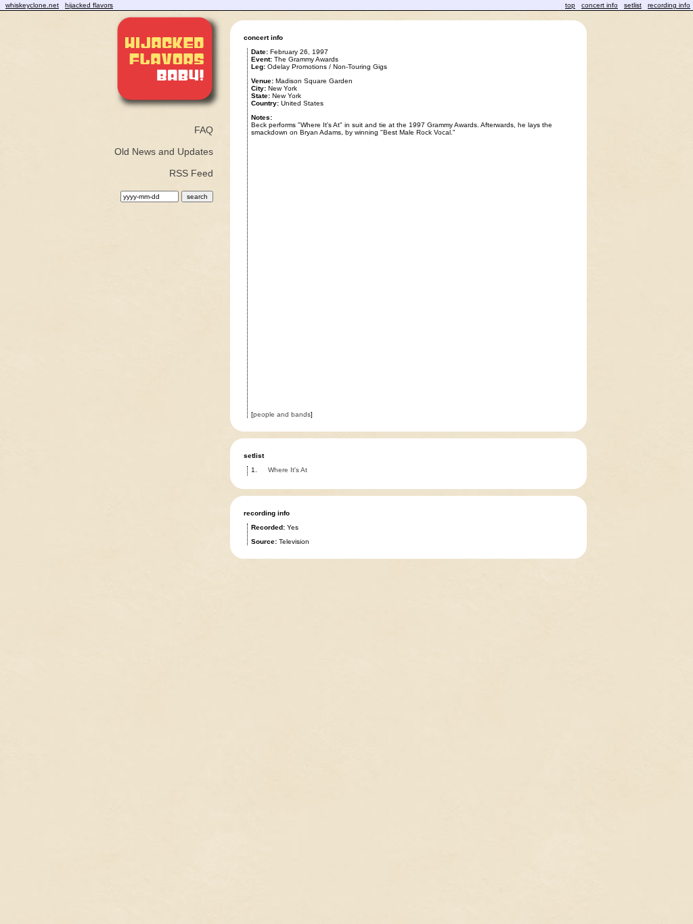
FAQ (203, 129)
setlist (633, 5)
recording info (669, 5)
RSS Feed (191, 173)
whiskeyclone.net (32, 5)
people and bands (282, 414)
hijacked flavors (89, 5)
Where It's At (287, 469)
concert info (599, 5)
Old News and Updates (163, 151)
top (570, 5)
